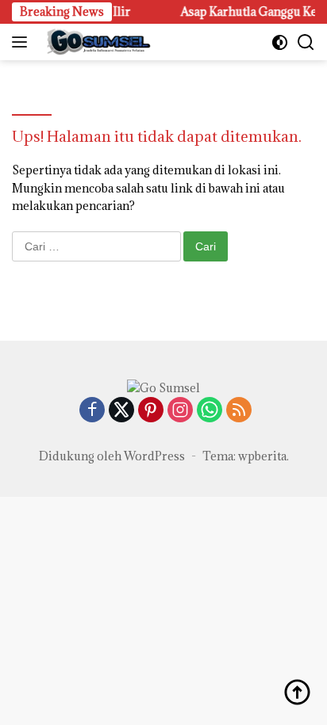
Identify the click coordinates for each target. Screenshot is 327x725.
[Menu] (22, 42)
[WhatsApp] (209, 411)
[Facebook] (92, 411)
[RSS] (239, 411)
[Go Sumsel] (95, 42)
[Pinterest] (151, 411)
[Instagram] (180, 411)
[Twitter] (121, 411)
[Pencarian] (306, 42)
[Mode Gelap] (280, 42)
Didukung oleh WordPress (112, 456)
